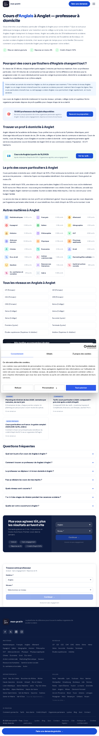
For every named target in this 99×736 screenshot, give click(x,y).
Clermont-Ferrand (78, 689)
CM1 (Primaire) (57, 297)
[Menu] (94, 4)
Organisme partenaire (57, 712)
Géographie (22, 648)
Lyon (68, 678)
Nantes (88, 678)
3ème (54, 648)
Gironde (20, 682)
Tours (75, 693)
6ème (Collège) (58, 304)
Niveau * (9, 585)
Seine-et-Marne (9, 697)
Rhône (40, 678)
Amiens (81, 693)
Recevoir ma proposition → (80, 114)
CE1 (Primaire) (57, 290)
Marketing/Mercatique (28, 659)
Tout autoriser (81, 388)
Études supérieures (59, 652)
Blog (75, 712)
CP (53, 645)
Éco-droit (28, 655)
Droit (21, 655)
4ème (90, 645)
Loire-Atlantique (9, 686)
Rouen (87, 697)
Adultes (71, 652)
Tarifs (22, 712)
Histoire (31, 648)
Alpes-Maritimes (18, 689)
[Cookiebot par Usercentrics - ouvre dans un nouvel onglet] (85, 347)
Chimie (5, 655)
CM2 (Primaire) (11, 304)
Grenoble (89, 686)
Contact (87, 712)
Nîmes (67, 689)
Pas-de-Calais (13, 678)
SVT (4, 652)
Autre (25, 666)
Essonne (34, 693)
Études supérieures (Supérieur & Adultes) (21, 332)
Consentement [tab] (17, 354)
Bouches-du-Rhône (28, 678)
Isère (32, 686)
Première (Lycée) (11, 325)
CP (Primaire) (10, 290)
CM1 (67, 645)
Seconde (61, 648)
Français (19, 645)
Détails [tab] (50, 354)
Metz (63, 697)
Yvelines (42, 693)
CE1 (57, 645)
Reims (54, 686)
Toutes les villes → (58, 700)
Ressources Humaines (11, 663)
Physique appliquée (37, 652)
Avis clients (30, 712)
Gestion (41, 659)
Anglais (27, 645)
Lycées (69, 712)
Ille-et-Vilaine (37, 682)
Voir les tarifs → (84, 156)
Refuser (18, 388)
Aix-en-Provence (58, 693)
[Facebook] (5, 632)
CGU (73, 721)
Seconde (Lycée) (58, 318)
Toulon (73, 686)
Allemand (35, 645)
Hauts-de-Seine (32, 689)
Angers (60, 689)
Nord (4, 678)
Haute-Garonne (9, 682)
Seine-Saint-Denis (10, 693)
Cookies (93, 721)
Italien (14, 648)
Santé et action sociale (29, 663)
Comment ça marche (10, 712)
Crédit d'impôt (41, 712)
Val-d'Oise (21, 697)
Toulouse (75, 678)
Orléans (80, 697)
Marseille (61, 678)
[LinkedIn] (16, 632)
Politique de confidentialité (82, 722)
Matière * (10, 575)
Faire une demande (79, 4)
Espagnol (6, 648)
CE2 (62, 645)
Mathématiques (8, 645)
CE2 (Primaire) (10, 297)
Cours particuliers (28, 722)
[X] (10, 632)
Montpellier (56, 682)
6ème (78, 645)
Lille (83, 682)
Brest (69, 693)
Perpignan (56, 697)
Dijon (54, 689)
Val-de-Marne (23, 693)
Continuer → (74, 537)
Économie (13, 655)
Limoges (89, 693)
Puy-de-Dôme (41, 686)
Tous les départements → (35, 697)
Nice (81, 678)
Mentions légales (65, 722)
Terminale (78, 648)
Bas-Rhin (6, 689)
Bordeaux (76, 682)
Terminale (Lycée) (59, 325)
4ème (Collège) (58, 311)
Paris (54, 678)
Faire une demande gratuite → (49, 731)
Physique (25, 652)
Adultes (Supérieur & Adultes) (63, 332)
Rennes (89, 682)
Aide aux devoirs (14, 652)
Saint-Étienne (64, 686)
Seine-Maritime (22, 686)
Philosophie (40, 648)
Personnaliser (48, 388)
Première (70, 648)
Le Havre (81, 686)
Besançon (71, 697)
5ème (84, 645)
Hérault (27, 682)
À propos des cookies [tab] (82, 354)
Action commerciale (10, 659)
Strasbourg (67, 682)
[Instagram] (22, 632)
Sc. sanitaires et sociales (12, 666)
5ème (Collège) (11, 311)
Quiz (80, 712)
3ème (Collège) (11, 318)
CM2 (72, 645)
